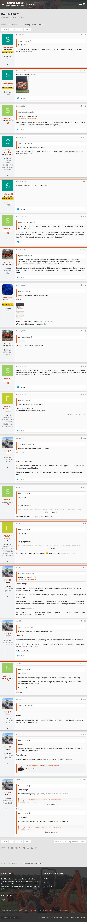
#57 (84, 663)
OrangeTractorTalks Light (11, 917)
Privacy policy (64, 917)
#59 (84, 734)
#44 (84, 137)
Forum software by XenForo (21, 910)
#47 (84, 250)
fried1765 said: (23, 41)
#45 (84, 181)
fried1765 (7, 407)
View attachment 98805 (27, 118)
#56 (84, 621)
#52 (84, 438)
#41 (84, 35)
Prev (5, 30)
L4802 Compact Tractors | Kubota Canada (42, 766)
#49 (84, 331)
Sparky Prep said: (24, 143)
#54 (84, 523)
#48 (84, 285)
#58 (84, 699)
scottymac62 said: (25, 112)
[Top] (81, 917)
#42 (84, 70)
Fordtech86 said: (24, 337)
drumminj (8, 262)
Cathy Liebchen (7, 151)
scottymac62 (7, 47)
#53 (84, 487)
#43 (84, 106)
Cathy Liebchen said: (25, 222)
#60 (84, 780)
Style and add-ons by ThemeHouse (55, 910)
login (3, 900)
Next (27, 30)
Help (72, 917)
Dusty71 (7, 451)
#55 (84, 567)
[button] (3, 4)
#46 (84, 216)
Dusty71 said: (23, 493)
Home (46, 878)
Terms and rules (52, 917)
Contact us (48, 887)
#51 (84, 394)
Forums (47, 882)
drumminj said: (23, 291)
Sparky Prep (7, 17)
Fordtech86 (7, 298)
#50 (84, 366)
